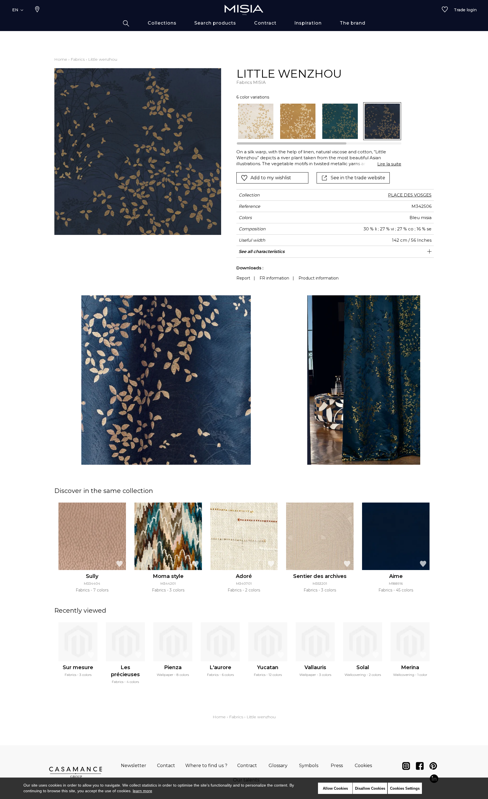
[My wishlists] (444, 10)
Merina (410, 667)
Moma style (168, 576)
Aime (396, 576)
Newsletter (133, 765)
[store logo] (244, 10)
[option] (255, 121)
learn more (142, 791)
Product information (319, 278)
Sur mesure (78, 667)
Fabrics (78, 59)
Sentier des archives (320, 576)
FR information (274, 278)
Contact (166, 765)
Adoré (244, 576)
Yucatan (267, 667)
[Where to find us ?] (37, 10)
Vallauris (315, 667)
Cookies (363, 765)
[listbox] (315, 121)
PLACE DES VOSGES (410, 195)
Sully (92, 576)
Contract (247, 765)
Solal (362, 667)
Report (243, 278)
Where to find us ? (206, 765)
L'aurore (220, 667)
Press (337, 765)
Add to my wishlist (270, 177)
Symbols (308, 765)
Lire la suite (389, 164)
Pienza (173, 667)
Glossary (278, 765)
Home (60, 59)
